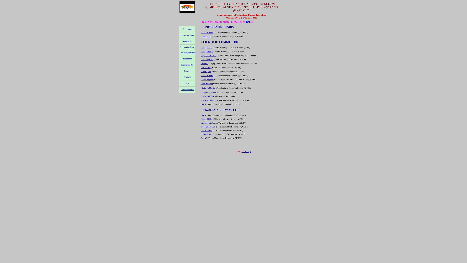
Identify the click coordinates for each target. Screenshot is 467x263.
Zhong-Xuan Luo (208, 127)
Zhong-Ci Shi (206, 36)
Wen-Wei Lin (206, 84)
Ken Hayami (206, 72)
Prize (187, 83)
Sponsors (187, 71)
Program (187, 77)
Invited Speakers (187, 35)
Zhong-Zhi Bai (207, 52)
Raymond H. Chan (208, 56)
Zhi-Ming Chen (207, 60)
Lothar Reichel (207, 96)
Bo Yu (203, 104)
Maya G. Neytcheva (209, 92)
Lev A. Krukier (207, 33)
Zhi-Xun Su (206, 134)
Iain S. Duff (206, 68)
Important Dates (187, 65)
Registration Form (187, 47)
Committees (187, 29)
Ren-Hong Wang (208, 100)
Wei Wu (204, 138)
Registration (187, 41)
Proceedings (187, 59)
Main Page (246, 151)
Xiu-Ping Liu (206, 123)
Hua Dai (204, 64)
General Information (187, 53)
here (249, 21)
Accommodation (187, 90)
